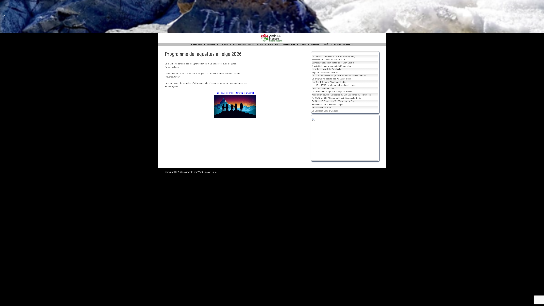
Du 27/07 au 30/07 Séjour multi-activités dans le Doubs (336, 98)
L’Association (196, 44)
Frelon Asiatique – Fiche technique (327, 104)
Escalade (224, 44)
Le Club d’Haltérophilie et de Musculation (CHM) (333, 56)
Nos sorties (273, 44)
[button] (4, 16)
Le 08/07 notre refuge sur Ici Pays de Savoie (332, 91)
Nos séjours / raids (255, 44)
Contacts (315, 44)
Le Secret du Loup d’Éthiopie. (325, 111)
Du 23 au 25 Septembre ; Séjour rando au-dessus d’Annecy (339, 76)
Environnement (239, 44)
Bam (214, 172)
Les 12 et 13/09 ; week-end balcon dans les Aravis (334, 85)
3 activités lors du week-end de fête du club (331, 66)
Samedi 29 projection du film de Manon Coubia (333, 63)
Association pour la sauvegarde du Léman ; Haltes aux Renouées (341, 95)
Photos (303, 44)
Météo (326, 44)
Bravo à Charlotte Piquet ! (323, 88)
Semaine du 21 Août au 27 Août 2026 (328, 60)
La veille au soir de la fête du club (327, 69)
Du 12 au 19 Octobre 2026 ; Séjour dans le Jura (333, 101)
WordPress (203, 172)
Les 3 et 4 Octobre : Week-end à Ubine (329, 82)
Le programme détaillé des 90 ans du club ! (331, 79)
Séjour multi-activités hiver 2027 (326, 72)
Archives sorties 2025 (321, 107)
